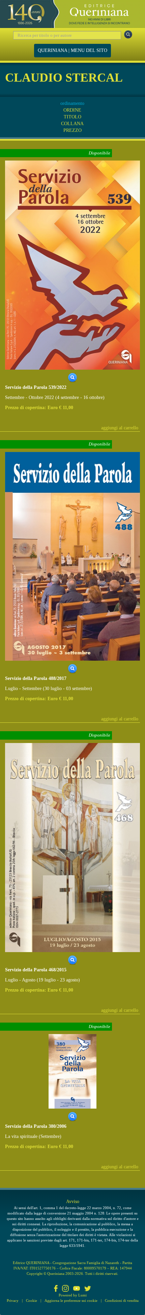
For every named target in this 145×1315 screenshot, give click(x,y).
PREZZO (72, 130)
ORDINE (72, 110)
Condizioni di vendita (122, 1300)
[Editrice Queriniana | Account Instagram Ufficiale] (65, 1289)
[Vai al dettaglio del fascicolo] (72, 264)
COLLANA (72, 123)
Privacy (13, 1300)
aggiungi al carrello (119, 427)
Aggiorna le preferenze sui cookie (71, 1300)
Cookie (31, 1300)
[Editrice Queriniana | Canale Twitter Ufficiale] (87, 1289)
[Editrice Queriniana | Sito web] (72, 14)
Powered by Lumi (73, 1295)
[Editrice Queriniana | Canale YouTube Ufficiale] (76, 1289)
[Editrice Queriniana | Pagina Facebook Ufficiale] (56, 1289)
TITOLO (72, 116)
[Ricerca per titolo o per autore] (128, 34)
